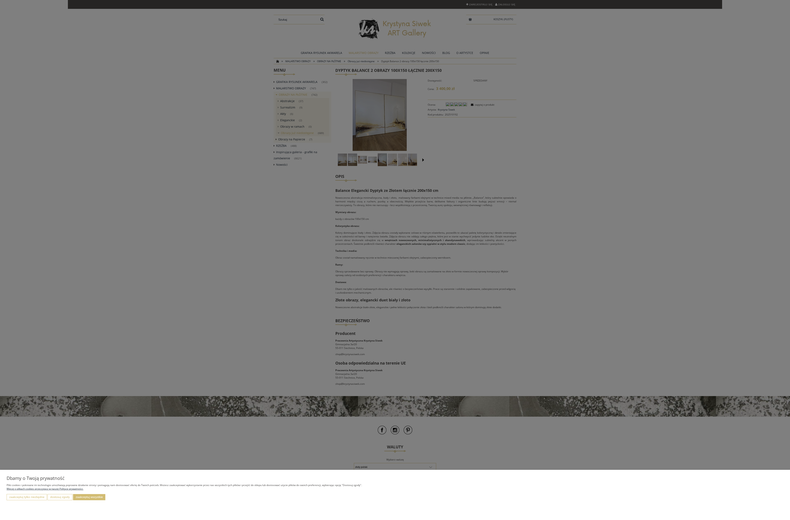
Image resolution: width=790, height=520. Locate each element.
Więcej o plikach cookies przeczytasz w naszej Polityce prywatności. (45, 489)
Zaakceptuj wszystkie (89, 497)
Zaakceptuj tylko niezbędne (26, 497)
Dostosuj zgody (60, 497)
